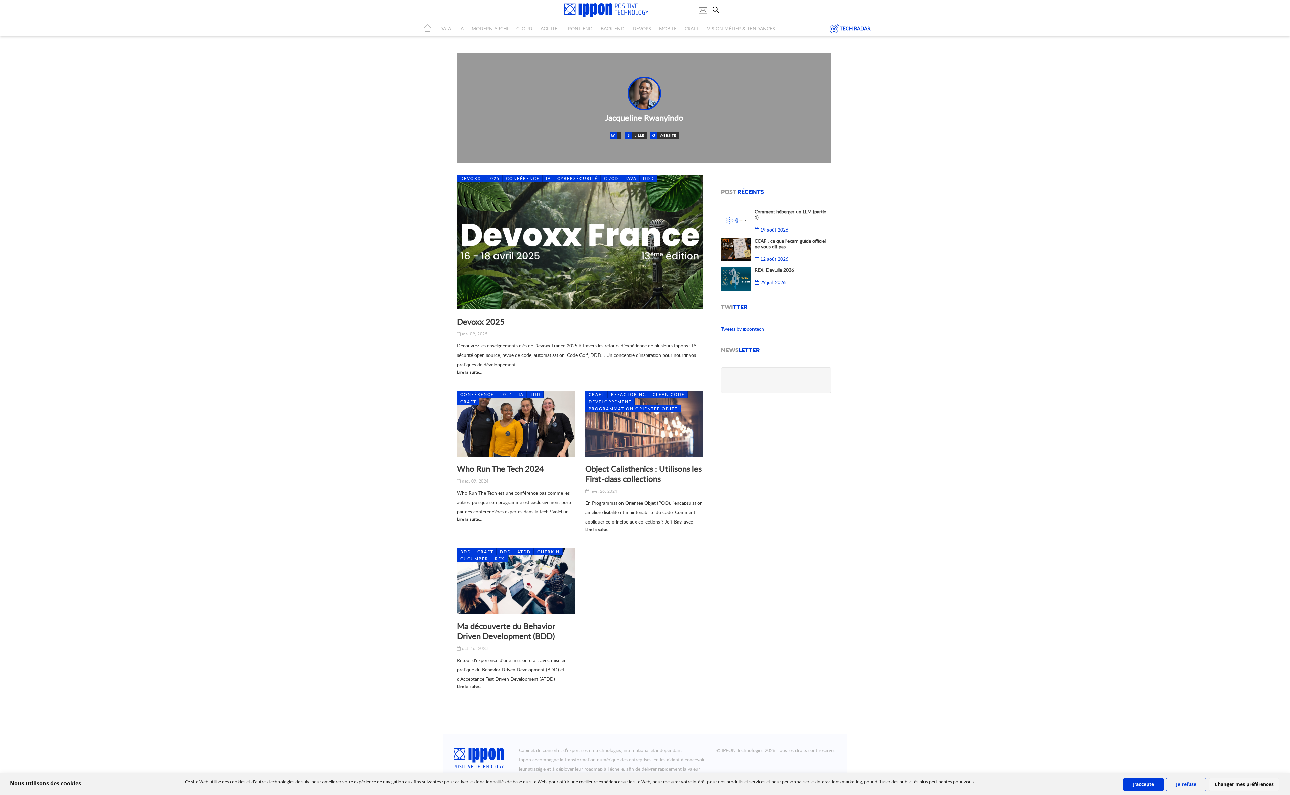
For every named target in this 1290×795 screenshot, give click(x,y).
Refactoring (628, 395)
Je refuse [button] (1186, 784)
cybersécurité (577, 178)
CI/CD (611, 178)
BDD (465, 552)
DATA (445, 28)
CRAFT (692, 28)
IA (461, 28)
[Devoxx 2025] (580, 242)
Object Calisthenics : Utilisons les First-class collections (643, 473)
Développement (610, 402)
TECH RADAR (855, 28)
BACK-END (613, 28)
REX (500, 559)
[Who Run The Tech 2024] (516, 424)
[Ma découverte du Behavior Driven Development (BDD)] (516, 581)
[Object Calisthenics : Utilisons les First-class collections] (644, 424)
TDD (535, 395)
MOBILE (668, 28)
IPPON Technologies (742, 750)
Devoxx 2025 (481, 321)
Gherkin (548, 552)
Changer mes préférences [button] (1244, 784)
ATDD (524, 552)
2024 (506, 395)
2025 (493, 178)
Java (631, 178)
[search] (717, 9)
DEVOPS (642, 28)
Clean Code (669, 395)
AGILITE (549, 28)
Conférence (523, 178)
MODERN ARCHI (490, 28)
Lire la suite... (469, 372)
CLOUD (524, 28)
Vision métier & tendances (741, 28)
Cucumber (474, 559)
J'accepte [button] (1143, 784)
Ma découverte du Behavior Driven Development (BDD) (506, 630)
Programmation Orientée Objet (633, 409)
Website (668, 135)
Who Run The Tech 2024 (500, 468)
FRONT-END (579, 28)
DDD (648, 178)
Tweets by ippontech (742, 329)
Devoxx (470, 178)
